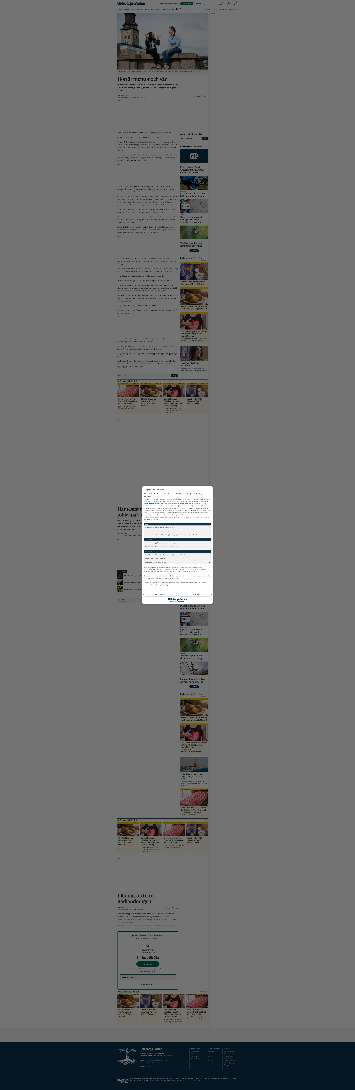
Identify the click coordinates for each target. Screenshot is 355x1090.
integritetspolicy (163, 585)
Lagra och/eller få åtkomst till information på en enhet (160, 527)
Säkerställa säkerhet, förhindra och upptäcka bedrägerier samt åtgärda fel (165, 555)
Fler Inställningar (160, 594)
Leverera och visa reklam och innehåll (155, 558)
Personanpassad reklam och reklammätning (157, 531)
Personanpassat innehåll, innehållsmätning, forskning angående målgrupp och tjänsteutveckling (171, 535)
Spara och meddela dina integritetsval (155, 562)
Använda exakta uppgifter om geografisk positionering (160, 543)
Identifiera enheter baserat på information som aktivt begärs (161, 547)
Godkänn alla (195, 594)
